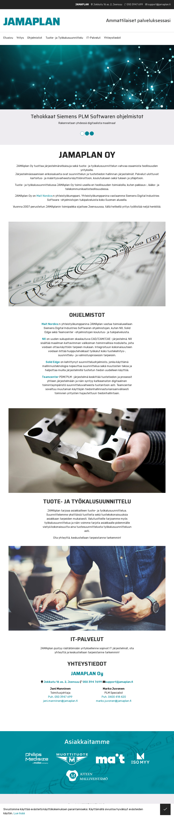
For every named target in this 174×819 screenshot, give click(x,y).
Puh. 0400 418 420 (114, 696)
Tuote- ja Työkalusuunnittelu (64, 37)
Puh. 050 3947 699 (60, 696)
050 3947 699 (135, 4)
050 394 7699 (92, 681)
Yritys (20, 37)
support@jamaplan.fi (159, 4)
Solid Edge (53, 362)
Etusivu (8, 37)
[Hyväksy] (165, 809)
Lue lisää (19, 813)
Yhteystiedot (112, 37)
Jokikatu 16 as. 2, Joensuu (107, 4)
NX (44, 339)
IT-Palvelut (93, 37)
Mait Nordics (44, 195)
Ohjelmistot (34, 37)
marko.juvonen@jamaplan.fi (113, 700)
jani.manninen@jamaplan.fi (60, 700)
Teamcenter (50, 377)
